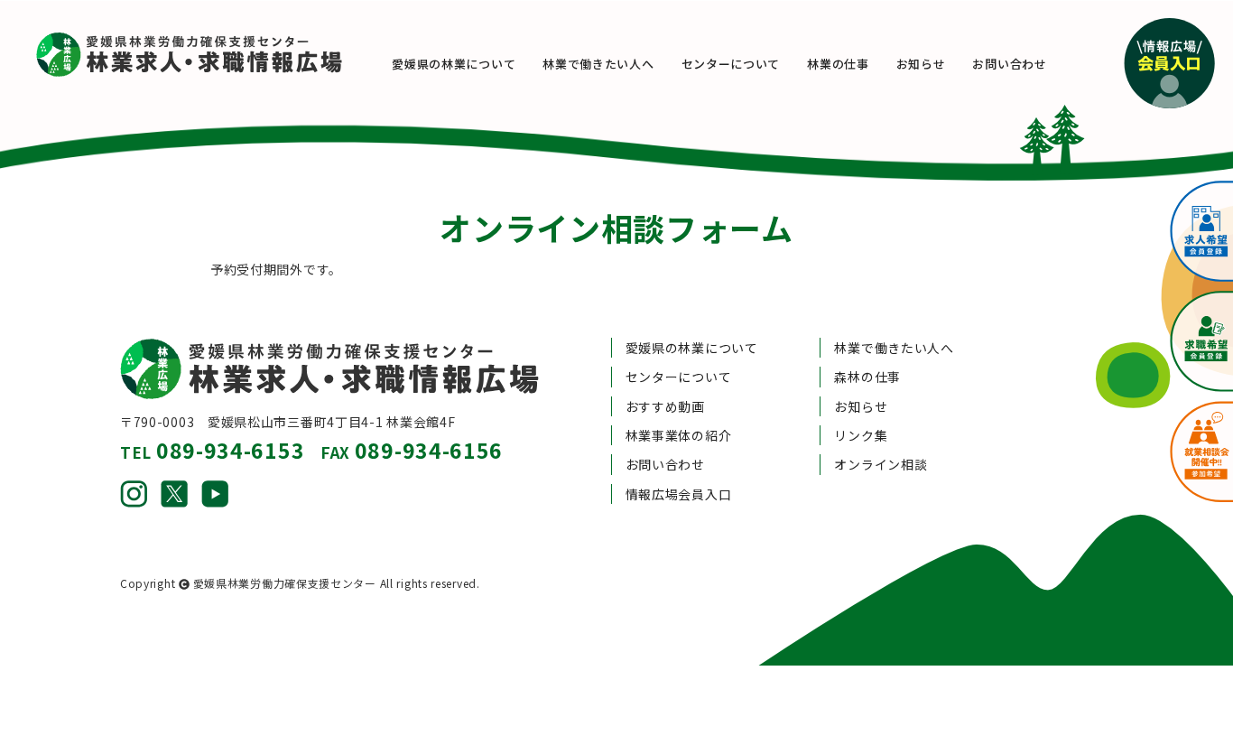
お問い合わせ (1009, 63)
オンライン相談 (880, 464)
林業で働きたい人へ (598, 63)
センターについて (731, 63)
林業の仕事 (838, 63)
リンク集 (860, 435)
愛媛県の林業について (453, 63)
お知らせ (921, 63)
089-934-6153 (230, 449)
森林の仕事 (867, 377)
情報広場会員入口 (679, 494)
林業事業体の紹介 (679, 435)
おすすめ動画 (665, 406)
